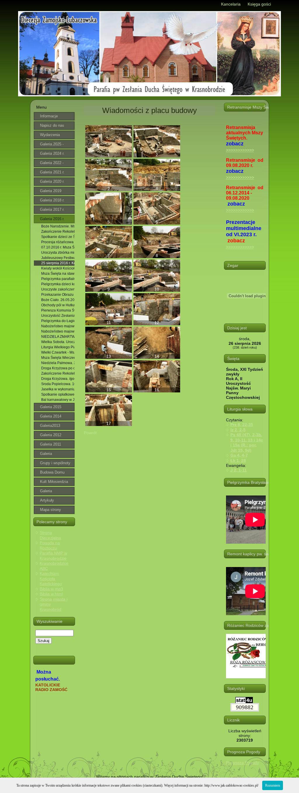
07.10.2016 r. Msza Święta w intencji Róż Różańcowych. (57, 247)
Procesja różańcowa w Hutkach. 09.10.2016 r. (57, 242)
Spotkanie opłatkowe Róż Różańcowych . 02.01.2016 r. (57, 394)
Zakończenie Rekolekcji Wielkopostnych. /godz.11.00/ (57, 373)
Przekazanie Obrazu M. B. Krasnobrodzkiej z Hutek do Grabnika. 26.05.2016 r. (57, 295)
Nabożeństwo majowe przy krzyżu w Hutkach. (57, 331)
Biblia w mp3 (51, 589)
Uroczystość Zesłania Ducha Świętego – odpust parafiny (57, 316)
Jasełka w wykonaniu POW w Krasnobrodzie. (57, 389)
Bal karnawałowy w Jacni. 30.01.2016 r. (57, 400)
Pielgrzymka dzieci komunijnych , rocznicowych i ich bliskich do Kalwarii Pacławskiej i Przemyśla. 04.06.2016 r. (57, 284)
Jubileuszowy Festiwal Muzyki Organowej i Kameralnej (57, 258)
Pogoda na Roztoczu (50, 545)
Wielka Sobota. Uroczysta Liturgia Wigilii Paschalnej (57, 342)
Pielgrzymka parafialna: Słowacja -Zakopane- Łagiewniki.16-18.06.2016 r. (57, 279)
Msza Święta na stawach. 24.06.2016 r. (57, 274)
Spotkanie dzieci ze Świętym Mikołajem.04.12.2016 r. (57, 237)
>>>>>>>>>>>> (240, 150)
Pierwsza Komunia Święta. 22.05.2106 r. (57, 310)
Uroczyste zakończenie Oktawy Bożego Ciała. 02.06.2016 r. (57, 289)
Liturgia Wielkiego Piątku (57, 347)
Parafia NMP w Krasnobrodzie (53, 556)
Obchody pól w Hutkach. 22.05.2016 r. (57, 305)
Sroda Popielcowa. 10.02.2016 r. (57, 384)
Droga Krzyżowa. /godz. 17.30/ (57, 379)
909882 (244, 707)
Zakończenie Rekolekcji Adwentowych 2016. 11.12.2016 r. (57, 231)
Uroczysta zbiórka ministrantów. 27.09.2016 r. (57, 253)
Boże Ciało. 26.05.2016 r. (57, 300)
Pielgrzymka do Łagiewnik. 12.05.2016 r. (57, 321)
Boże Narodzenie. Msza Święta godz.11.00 (57, 226)
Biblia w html (51, 594)
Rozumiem (272, 785)
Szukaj (43, 641)
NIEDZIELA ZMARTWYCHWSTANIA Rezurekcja (57, 337)
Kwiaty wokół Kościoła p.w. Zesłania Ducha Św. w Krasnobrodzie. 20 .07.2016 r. (57, 268)
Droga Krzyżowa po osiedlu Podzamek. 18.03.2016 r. (57, 368)
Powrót (90, 432)
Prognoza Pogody (242, 762)
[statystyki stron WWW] (244, 702)
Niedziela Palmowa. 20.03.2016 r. (57, 363)
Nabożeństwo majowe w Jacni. (57, 326)
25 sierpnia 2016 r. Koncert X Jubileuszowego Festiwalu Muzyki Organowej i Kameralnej (57, 263)
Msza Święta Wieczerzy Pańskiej (57, 358)
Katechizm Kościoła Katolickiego (51, 578)
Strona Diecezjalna (50, 535)
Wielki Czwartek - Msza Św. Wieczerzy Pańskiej (57, 352)
